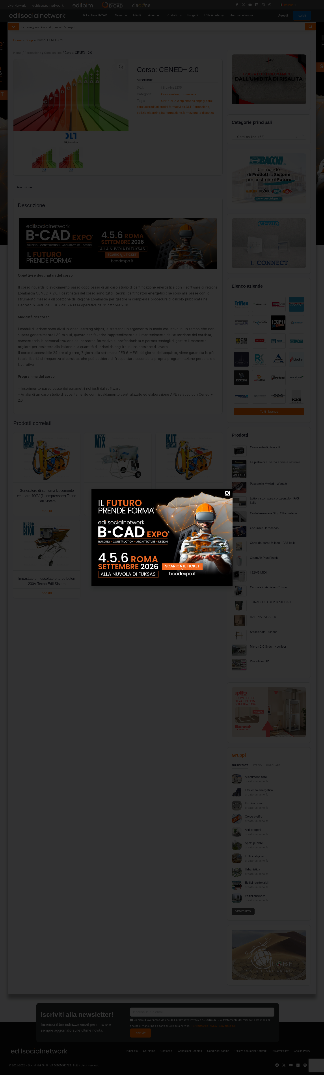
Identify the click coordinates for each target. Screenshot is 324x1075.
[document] (162, 537)
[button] (227, 493)
